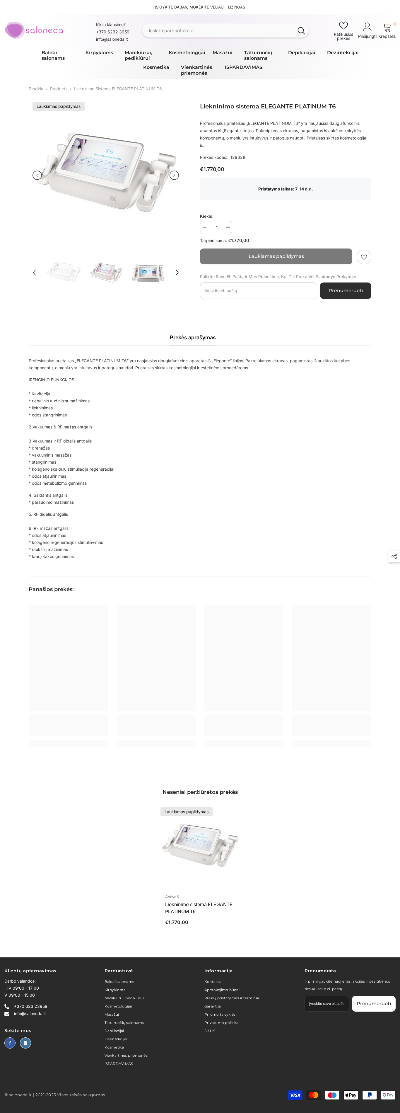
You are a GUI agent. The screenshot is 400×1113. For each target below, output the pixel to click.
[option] (106, 175)
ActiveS (172, 896)
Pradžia (36, 88)
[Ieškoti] (225, 30)
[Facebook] (10, 1043)
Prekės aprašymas (193, 337)
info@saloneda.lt (112, 39)
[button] (37, 175)
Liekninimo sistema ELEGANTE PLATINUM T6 (199, 907)
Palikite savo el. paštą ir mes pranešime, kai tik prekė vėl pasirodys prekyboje (278, 276)
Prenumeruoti (346, 290)
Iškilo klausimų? (111, 24)
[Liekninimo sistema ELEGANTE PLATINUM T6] (200, 846)
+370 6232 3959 (112, 31)
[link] (364, 257)
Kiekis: (206, 216)
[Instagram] (25, 1043)
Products (58, 88)
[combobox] (218, 30)
